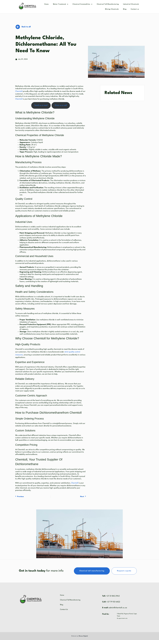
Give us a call (61, 105)
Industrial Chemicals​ (131, 4)
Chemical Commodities (81, 4)
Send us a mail (40, 105)
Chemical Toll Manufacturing (108, 4)
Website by (79, 636)
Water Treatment (59, 4)
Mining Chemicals (112, 9)
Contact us (135, 9)
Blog (124, 9)
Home (46, 4)
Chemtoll (18, 91)
